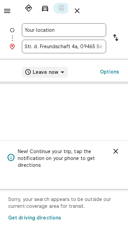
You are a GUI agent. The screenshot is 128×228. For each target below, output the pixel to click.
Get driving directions (34, 218)
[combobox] (64, 30)
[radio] (28, 8)
